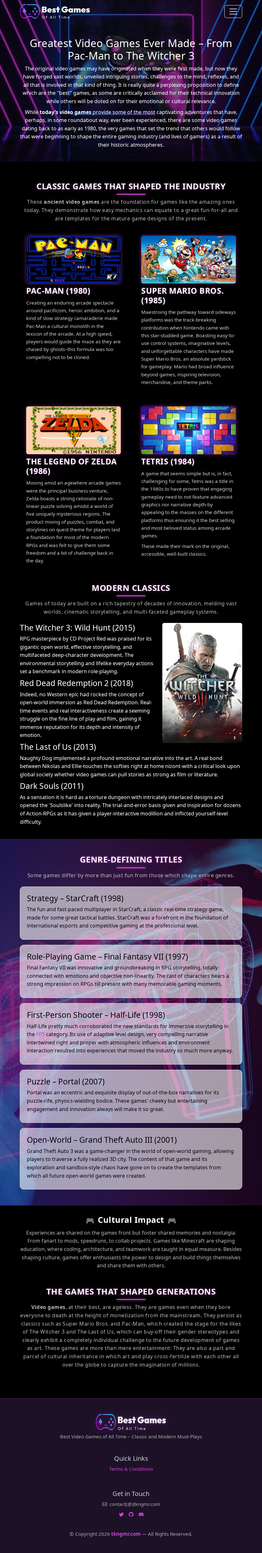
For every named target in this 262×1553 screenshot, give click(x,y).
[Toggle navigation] (233, 11)
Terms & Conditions (131, 1469)
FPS (40, 1034)
